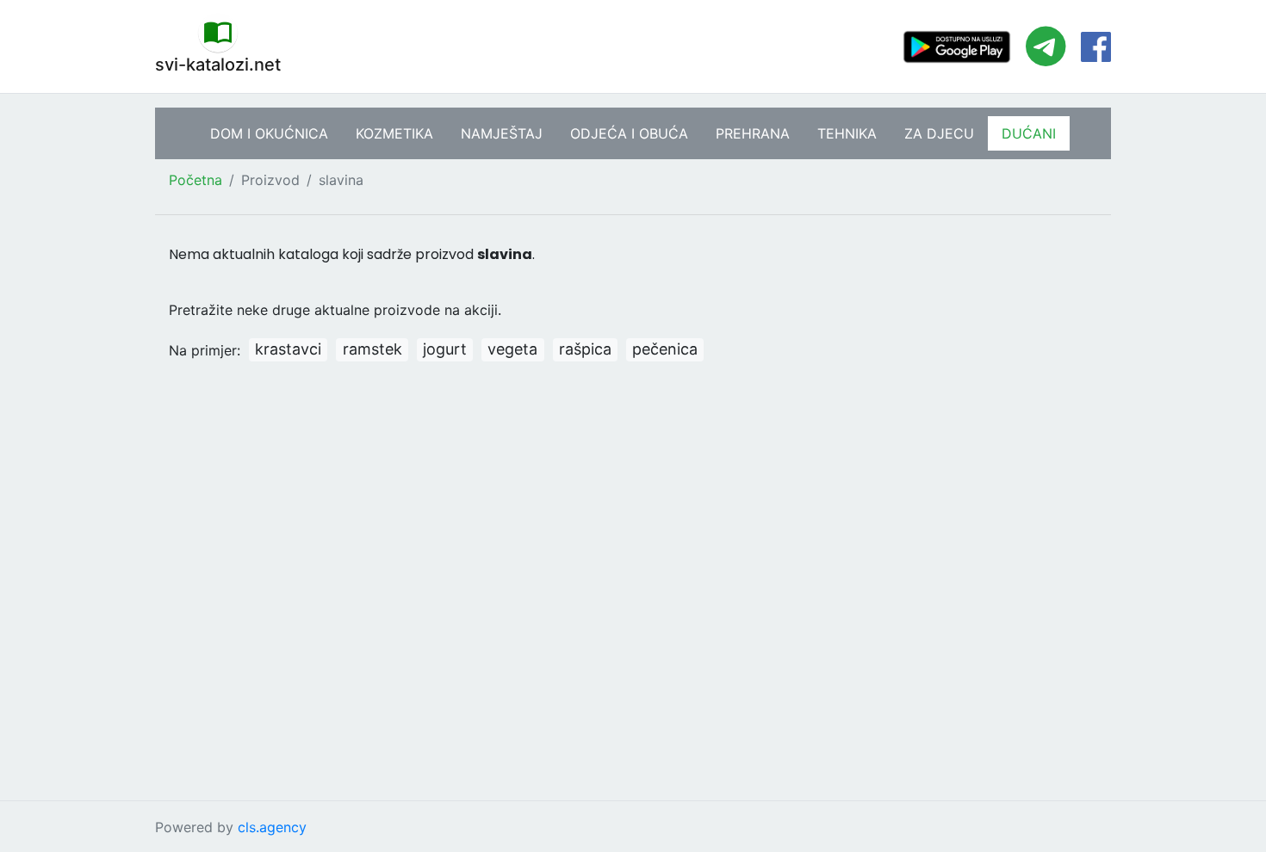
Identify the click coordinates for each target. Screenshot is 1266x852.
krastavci (288, 349)
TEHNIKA (847, 133)
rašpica (585, 349)
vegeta (512, 349)
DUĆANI (1029, 133)
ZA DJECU (939, 133)
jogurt (445, 349)
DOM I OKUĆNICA (269, 133)
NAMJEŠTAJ (502, 133)
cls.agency (272, 827)
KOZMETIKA (394, 133)
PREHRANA (753, 133)
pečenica (665, 349)
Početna (195, 179)
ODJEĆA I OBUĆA (629, 133)
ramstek (372, 349)
